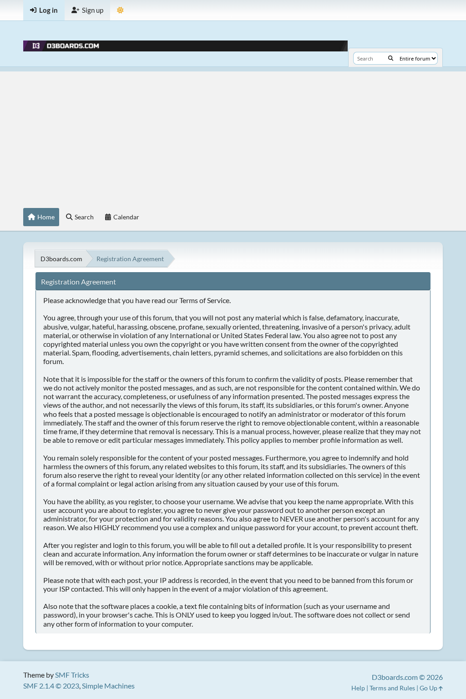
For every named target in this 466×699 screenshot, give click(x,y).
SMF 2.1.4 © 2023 (51, 685)
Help (358, 688)
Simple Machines (108, 685)
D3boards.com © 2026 (407, 677)
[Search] (391, 58)
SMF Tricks (72, 674)
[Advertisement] (233, 135)
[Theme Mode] (120, 10)
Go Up (429, 688)
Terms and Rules (392, 688)
